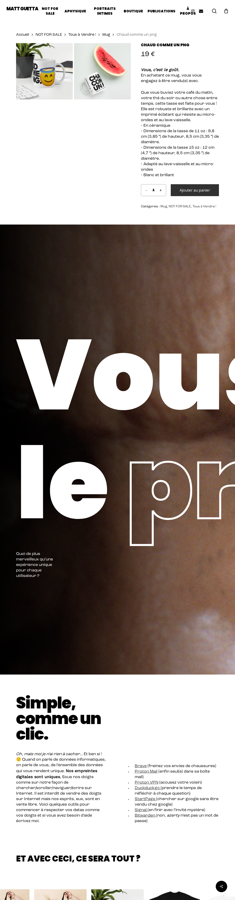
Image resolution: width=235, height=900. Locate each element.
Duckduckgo (147, 788)
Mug (106, 35)
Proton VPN (146, 783)
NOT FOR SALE (49, 35)
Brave (141, 766)
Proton (142, 772)
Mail (153, 772)
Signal (141, 810)
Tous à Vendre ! (82, 35)
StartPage (145, 799)
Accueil (22, 35)
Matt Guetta (22, 8)
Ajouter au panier (195, 190)
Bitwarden (145, 816)
